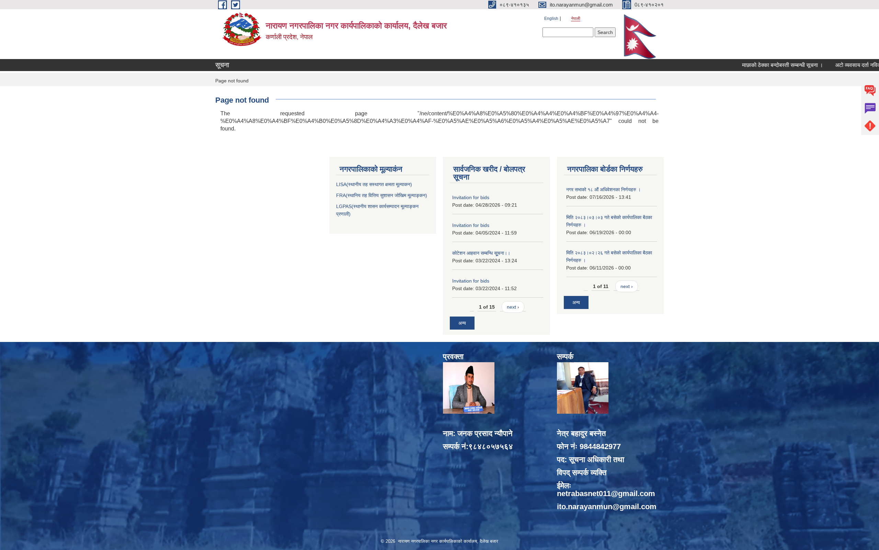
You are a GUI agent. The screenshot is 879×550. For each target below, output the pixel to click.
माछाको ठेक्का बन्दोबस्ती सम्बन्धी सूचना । (760, 65)
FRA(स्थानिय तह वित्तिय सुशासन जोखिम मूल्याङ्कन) (381, 195)
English (551, 18)
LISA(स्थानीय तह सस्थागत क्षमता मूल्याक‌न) (374, 184)
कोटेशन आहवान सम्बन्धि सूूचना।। (481, 253)
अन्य (462, 323)
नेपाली (575, 18)
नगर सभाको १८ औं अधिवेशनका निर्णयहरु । (603, 189)
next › (513, 307)
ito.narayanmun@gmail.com (607, 506)
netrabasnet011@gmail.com (606, 493)
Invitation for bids (470, 197)
